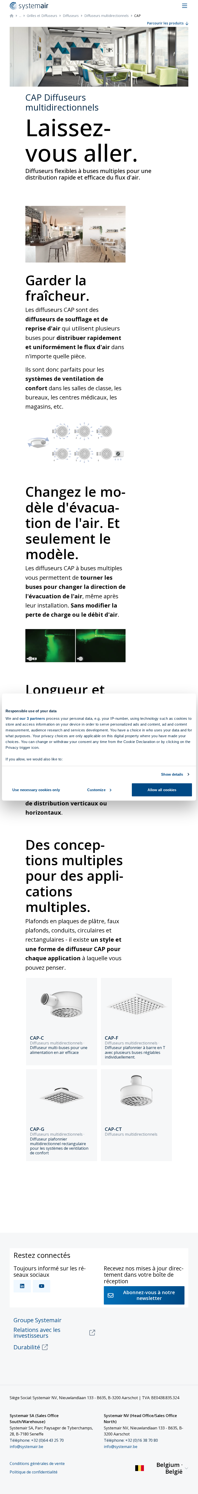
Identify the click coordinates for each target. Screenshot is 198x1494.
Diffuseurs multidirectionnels (106, 15)
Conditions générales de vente (37, 1463)
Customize (96, 790)
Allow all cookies (162, 790)
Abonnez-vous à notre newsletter (149, 1295)
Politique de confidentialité (33, 1472)
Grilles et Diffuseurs (42, 15)
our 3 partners (32, 718)
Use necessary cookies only (36, 790)
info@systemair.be (26, 1446)
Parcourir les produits (165, 23)
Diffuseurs (71, 15)
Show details (172, 774)
